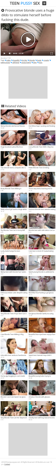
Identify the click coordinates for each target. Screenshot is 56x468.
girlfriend (15, 62)
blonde (32, 60)
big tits (24, 60)
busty (39, 60)
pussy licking (26, 62)
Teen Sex (25, 3)
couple (46, 60)
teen (35, 62)
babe (8, 60)
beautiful (16, 60)
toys (40, 62)
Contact (7, 464)
